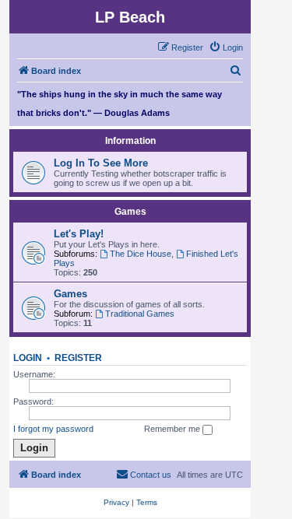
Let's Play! (79, 234)
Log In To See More (101, 163)
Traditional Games (139, 313)
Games (130, 211)
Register (78, 357)
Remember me (173, 428)
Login (27, 357)
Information (130, 140)
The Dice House (140, 253)
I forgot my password (53, 428)
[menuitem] (226, 47)
